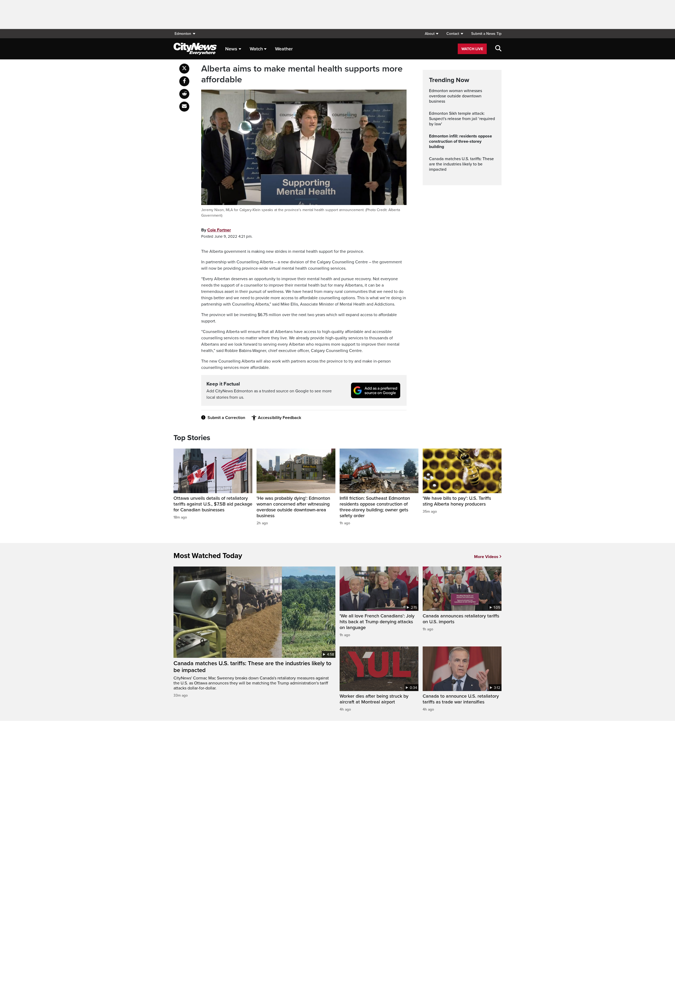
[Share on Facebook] (184, 81)
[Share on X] (184, 69)
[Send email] (184, 107)
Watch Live (472, 49)
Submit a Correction (226, 417)
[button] (431, 33)
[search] (498, 49)
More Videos (486, 556)
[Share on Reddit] (184, 94)
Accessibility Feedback (279, 417)
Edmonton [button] (183, 33)
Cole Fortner (219, 230)
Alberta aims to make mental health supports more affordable (302, 74)
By (216, 230)
